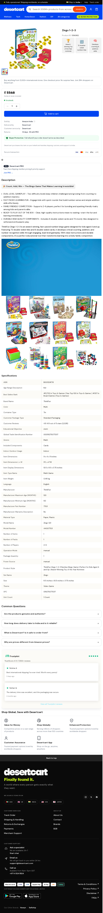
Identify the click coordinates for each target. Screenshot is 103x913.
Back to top (51, 758)
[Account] (90, 9)
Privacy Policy (91, 888)
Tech (18, 17)
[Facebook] (96, 797)
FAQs (95, 897)
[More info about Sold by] (34, 121)
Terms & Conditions (88, 884)
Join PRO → (8, 173)
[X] (91, 797)
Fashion (43, 17)
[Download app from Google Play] (13, 895)
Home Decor (30, 17)
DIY (51, 17)
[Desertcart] (14, 9)
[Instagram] (85, 797)
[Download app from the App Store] (32, 895)
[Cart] (96, 9)
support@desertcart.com (21, 863)
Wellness (8, 17)
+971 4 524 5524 (17, 873)
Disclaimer (93, 893)
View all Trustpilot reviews (51, 704)
